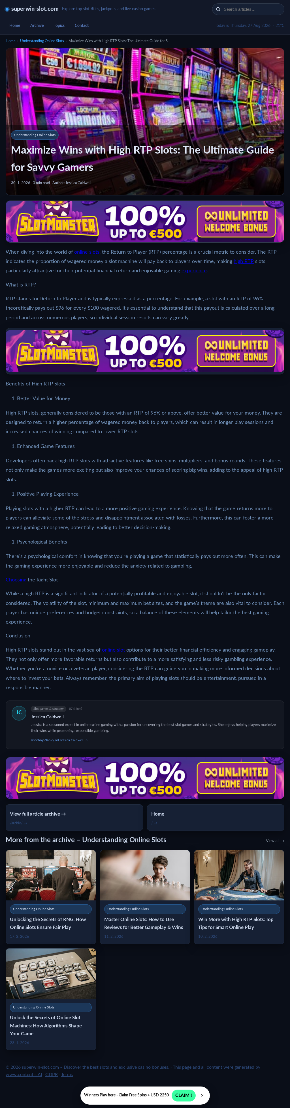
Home (14, 26)
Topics (59, 26)
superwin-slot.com (35, 9)
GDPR (51, 1074)
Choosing (16, 580)
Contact (82, 26)
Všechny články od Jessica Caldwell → (59, 740)
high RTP (244, 261)
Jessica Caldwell (47, 717)
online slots (86, 252)
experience (194, 270)
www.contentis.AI (24, 1074)
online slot (113, 650)
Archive (37, 26)
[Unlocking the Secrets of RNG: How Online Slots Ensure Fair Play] (51, 897)
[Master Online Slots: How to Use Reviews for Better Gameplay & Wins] (145, 897)
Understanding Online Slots (42, 41)
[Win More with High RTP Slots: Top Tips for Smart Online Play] (239, 897)
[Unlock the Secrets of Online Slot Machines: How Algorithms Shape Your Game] (51, 999)
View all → (275, 841)
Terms (67, 1074)
